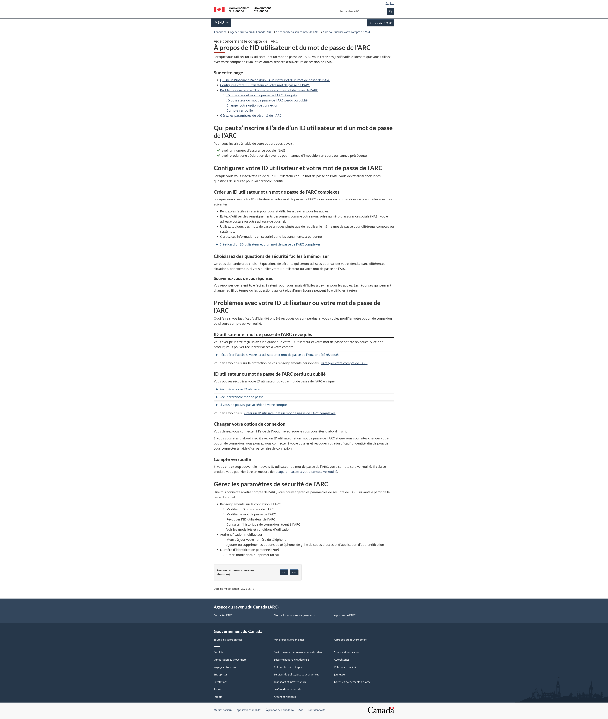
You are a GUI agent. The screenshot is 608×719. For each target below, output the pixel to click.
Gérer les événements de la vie (352, 682)
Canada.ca (220, 32)
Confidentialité (316, 710)
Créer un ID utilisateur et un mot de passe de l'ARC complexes (290, 413)
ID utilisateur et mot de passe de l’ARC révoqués (261, 95)
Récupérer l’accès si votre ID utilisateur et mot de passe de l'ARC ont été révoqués (279, 355)
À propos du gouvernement (350, 639)
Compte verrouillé (239, 110)
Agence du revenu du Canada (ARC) (251, 32)
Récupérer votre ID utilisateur (241, 389)
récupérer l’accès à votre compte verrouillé (305, 472)
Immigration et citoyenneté (230, 659)
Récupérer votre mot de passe (241, 397)
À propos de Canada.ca (280, 710)
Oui (284, 572)
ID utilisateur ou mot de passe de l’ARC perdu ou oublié (266, 100)
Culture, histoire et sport (288, 667)
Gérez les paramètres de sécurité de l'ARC (251, 115)
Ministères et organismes (289, 639)
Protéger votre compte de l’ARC (344, 363)
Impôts (218, 697)
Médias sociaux (223, 710)
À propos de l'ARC (344, 615)
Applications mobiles (249, 710)
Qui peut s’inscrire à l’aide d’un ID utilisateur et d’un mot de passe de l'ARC (275, 80)
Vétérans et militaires (347, 667)
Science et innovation (347, 652)
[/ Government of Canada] (242, 10)
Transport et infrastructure (290, 682)
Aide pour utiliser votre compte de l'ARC (347, 32)
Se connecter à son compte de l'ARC (297, 32)
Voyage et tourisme (225, 667)
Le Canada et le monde (287, 689)
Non (294, 572)
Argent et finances (285, 697)
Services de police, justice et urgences (296, 674)
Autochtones (341, 659)
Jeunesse (339, 674)
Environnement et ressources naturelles (298, 652)
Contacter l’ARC (223, 615)
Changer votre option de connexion (252, 105)
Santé (217, 689)
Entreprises (221, 674)
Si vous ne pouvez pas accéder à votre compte (253, 405)
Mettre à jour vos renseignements (294, 615)
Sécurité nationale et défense (291, 659)
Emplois (218, 652)
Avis (300, 710)
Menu (223, 22)
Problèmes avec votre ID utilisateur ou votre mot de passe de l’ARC (269, 90)
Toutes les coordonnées (228, 639)
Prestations (221, 682)
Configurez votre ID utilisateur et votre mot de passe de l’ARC (265, 85)
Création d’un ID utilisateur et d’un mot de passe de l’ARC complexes (270, 244)
